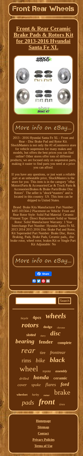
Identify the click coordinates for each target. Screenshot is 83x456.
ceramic (60, 378)
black (57, 359)
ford (65, 384)
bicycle (24, 318)
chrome (61, 327)
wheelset (22, 394)
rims (26, 360)
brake (62, 392)
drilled (24, 378)
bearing (24, 341)
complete (64, 343)
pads (28, 402)
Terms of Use (43, 446)
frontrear (57, 352)
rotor (47, 395)
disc (55, 333)
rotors (30, 325)
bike (40, 360)
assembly (61, 371)
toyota (47, 371)
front (47, 401)
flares (50, 384)
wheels (56, 316)
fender (46, 342)
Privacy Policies (43, 439)
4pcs (37, 317)
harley (35, 394)
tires (62, 404)
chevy (43, 335)
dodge (47, 327)
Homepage (43, 421)
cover (22, 384)
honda (41, 377)
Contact (43, 433)
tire (42, 352)
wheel (29, 369)
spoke (36, 385)
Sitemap (43, 427)
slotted (31, 335)
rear (28, 350)
